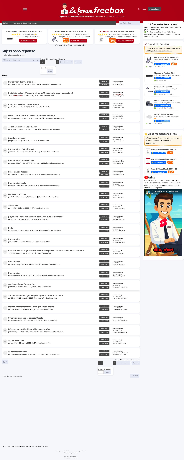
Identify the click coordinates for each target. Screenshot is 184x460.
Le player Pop (44, 219)
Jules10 (14, 242)
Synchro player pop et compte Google (25, 318)
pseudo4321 (15, 118)
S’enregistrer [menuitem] (154, 9)
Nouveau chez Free (17, 194)
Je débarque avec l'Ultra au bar (22, 127)
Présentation (14, 239)
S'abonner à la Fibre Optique (54, 332)
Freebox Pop (46, 253)
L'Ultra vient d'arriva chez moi (21, 82)
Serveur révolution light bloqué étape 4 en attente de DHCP (35, 295)
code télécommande (17, 352)
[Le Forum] (92, 9)
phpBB (65, 451)
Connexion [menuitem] (142, 9)
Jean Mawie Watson (18, 354)
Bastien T (14, 152)
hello (10, 228)
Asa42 (13, 287)
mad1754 (14, 309)
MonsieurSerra (16, 320)
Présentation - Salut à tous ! (21, 149)
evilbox (16, 253)
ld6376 (13, 208)
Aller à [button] (135, 376)
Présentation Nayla (17, 183)
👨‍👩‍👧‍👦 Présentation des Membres (50, 84)
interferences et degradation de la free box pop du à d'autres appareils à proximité (46, 250)
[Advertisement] (71, 411)
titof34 (13, 219)
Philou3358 (17, 96)
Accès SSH (13, 205)
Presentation (14, 273)
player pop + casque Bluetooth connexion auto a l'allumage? (35, 217)
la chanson (159, 180)
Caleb (13, 264)
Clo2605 (14, 298)
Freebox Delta (49, 96)
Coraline (14, 84)
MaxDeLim (15, 107)
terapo (13, 230)
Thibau (13, 129)
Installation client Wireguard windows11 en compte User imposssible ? (40, 93)
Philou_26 (14, 332)
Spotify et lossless (16, 138)
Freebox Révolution (50, 298)
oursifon (14, 343)
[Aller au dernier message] (120, 83)
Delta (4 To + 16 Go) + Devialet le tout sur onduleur (31, 115)
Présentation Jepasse (18, 172)
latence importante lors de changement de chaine (31, 307)
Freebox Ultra (45, 242)
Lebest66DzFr (16, 163)
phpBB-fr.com (73, 453)
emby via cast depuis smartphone (23, 104)
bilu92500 (15, 275)
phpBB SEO (74, 456)
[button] (25, 9)
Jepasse (14, 174)
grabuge (14, 141)
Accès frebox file (16, 340)
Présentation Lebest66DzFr (21, 160)
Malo (13, 197)
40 (76, 62)
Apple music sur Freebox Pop (21, 284)
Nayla (13, 186)
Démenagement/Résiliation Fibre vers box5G (29, 329)
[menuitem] (39, 446)
